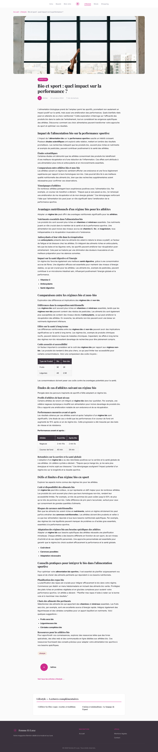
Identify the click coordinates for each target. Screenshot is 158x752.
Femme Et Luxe (27, 730)
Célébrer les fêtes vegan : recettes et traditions (57, 707)
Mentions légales (120, 734)
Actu (51, 4)
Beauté (58, 4)
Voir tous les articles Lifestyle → (51, 679)
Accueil (16, 12)
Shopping (105, 4)
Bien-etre (67, 4)
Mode (96, 4)
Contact (117, 738)
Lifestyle (87, 4)
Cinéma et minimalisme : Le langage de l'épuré (98, 708)
